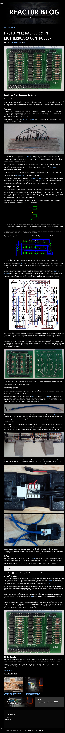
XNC (60, 606)
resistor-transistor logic (28, 119)
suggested (28, 156)
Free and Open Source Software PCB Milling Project (13, 693)
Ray (24, 42)
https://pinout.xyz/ (19, 175)
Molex (32, 396)
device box (49, 580)
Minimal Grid (30, 730)
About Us (7, 722)
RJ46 (48, 396)
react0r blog (34, 11)
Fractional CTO (8, 717)
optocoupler (7, 158)
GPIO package (32, 558)
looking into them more (54, 167)
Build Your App (8, 719)
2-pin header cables (57, 415)
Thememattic (39, 730)
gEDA (20, 263)
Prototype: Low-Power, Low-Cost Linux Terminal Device (33, 693)
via (32, 596)
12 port (48, 583)
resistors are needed (36, 178)
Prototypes (8, 670)
